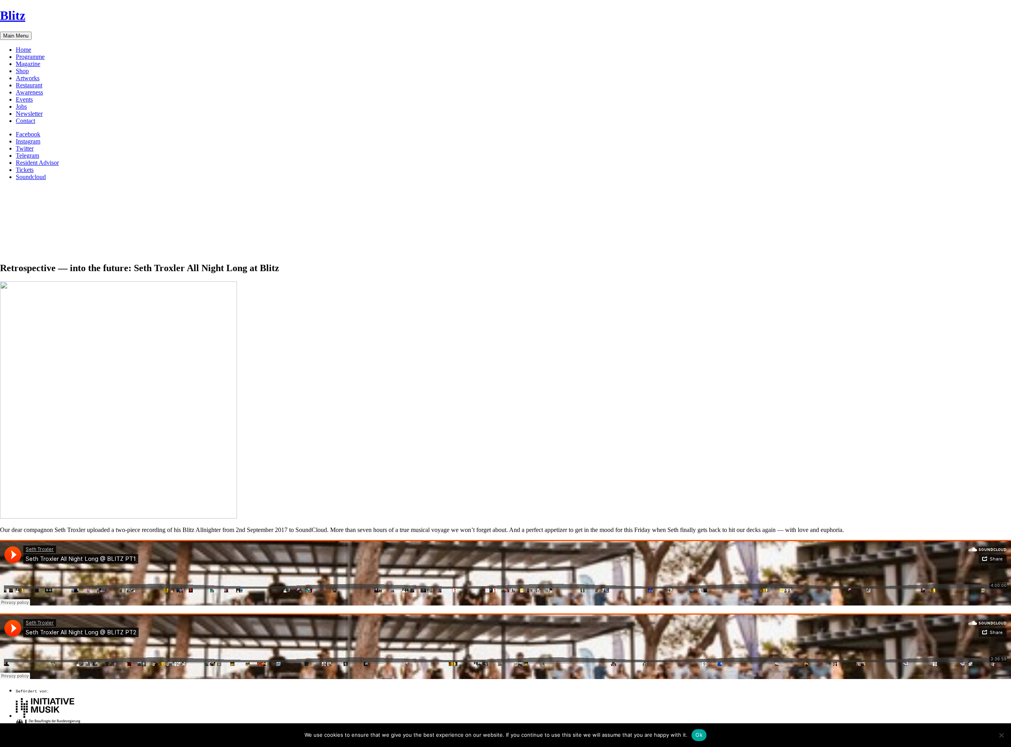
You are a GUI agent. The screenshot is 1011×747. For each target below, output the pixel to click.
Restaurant (29, 85)
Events (24, 99)
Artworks (27, 78)
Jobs (21, 106)
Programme (30, 56)
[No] (1001, 735)
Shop (22, 71)
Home (23, 49)
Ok (699, 735)
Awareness (29, 92)
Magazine (28, 63)
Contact (25, 120)
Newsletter (29, 113)
